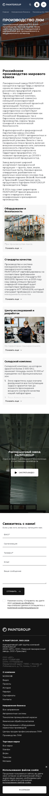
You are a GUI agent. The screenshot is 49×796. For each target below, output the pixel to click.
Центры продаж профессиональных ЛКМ (22, 731)
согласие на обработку (23, 603)
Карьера (6, 691)
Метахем (7, 761)
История (7, 688)
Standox (6, 749)
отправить (11, 591)
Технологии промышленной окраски (20, 717)
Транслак (7, 757)
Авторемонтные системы (14, 713)
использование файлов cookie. (17, 782)
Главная (6, 12)
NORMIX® (7, 676)
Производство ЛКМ (12, 735)
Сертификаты (9, 695)
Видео (6, 680)
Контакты (7, 699)
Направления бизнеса (20, 12)
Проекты (7, 684)
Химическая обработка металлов (18, 721)
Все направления (11, 709)
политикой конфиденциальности (22, 608)
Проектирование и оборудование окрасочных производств (19, 726)
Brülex (5, 753)
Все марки (8, 746)
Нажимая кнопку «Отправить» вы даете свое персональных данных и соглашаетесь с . (26, 604)
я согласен (24, 790)
